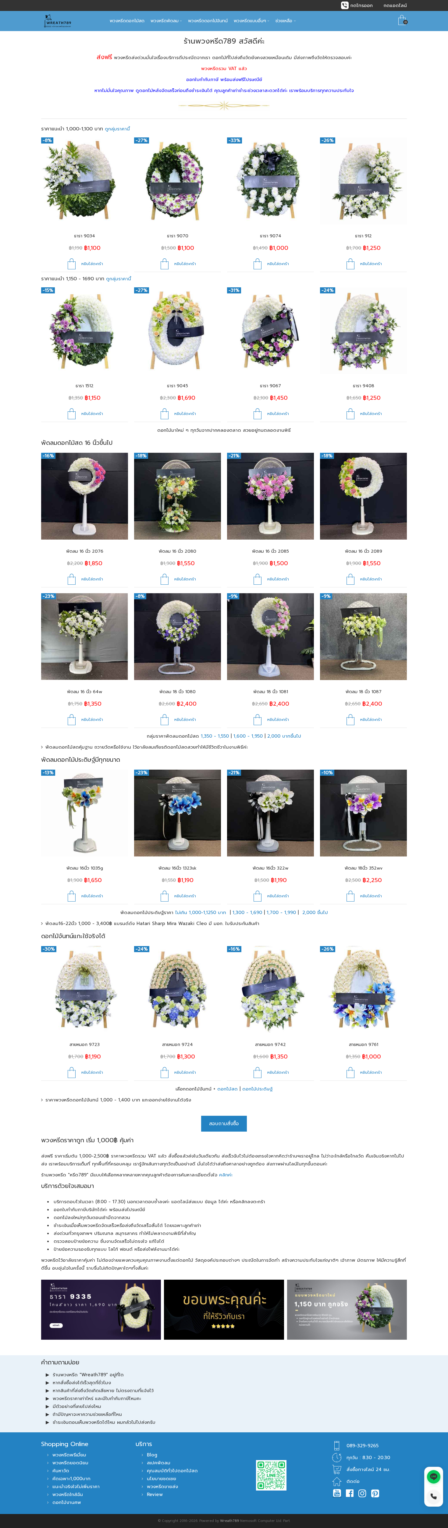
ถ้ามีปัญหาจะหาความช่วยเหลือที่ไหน (87, 1414)
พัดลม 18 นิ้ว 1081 (270, 692)
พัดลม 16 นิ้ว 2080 (177, 551)
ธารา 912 (363, 236)
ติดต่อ (353, 1481)
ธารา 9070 (177, 236)
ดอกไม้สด (227, 1089)
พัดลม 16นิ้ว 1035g (84, 868)
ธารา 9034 (84, 236)
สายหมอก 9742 (270, 1044)
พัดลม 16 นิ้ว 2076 (84, 551)
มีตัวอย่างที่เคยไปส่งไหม (77, 1406)
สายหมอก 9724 (177, 1044)
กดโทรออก (361, 5)
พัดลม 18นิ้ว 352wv (363, 868)
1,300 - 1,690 (247, 912)
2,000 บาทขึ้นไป (284, 736)
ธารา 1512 (85, 386)
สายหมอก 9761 (363, 1044)
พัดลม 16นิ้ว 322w (270, 868)
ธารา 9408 (363, 386)
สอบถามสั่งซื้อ (224, 1123)
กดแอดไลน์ (395, 5)
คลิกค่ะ (226, 1175)
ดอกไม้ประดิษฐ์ (257, 1089)
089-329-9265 (363, 1445)
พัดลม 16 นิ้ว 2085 (270, 551)
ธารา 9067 (270, 386)
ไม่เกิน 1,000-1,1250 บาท (201, 912)
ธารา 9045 (177, 386)
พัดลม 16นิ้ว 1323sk (177, 868)
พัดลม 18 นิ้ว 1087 (364, 692)
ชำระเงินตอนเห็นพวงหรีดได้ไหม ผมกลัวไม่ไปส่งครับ (104, 1422)
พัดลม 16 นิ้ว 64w (84, 692)
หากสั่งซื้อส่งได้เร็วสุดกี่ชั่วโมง (82, 1382)
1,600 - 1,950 (248, 736)
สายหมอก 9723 (84, 1044)
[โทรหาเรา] (433, 1496)
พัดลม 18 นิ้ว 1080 (177, 692)
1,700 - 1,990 (281, 912)
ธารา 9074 (270, 236)
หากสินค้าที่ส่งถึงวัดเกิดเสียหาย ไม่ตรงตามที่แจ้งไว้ (103, 1390)
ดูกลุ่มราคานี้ (117, 129)
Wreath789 (229, 1520)
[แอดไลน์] (433, 1477)
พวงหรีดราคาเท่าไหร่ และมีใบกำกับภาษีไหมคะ (97, 1398)
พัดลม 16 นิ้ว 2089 (363, 551)
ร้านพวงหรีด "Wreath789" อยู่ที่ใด (88, 1374)
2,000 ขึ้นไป (315, 912)
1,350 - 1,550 (215, 736)
